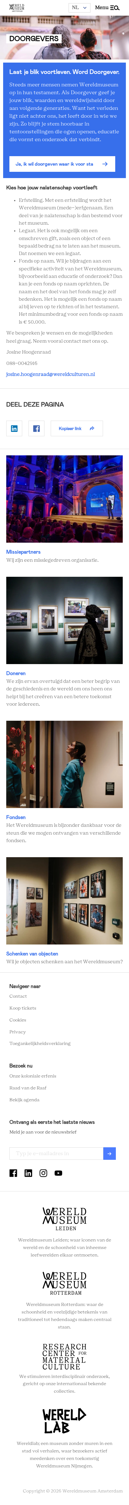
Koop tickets (22, 1008)
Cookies (17, 1020)
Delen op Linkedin (14, 428)
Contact (18, 996)
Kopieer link (70, 428)
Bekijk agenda (24, 1100)
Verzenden (109, 1153)
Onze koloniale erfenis (32, 1076)
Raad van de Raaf (28, 1088)
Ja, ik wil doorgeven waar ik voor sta (54, 164)
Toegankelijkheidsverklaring (40, 1044)
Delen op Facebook (36, 428)
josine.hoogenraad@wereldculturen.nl (50, 374)
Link (64, 509)
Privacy (17, 1032)
